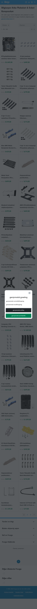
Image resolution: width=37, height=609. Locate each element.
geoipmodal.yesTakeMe (19, 315)
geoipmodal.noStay (18, 310)
